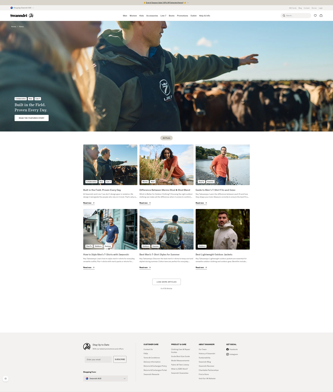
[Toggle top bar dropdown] (188, 2)
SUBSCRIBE (120, 359)
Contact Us (148, 349)
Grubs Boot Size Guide (180, 356)
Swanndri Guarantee (179, 373)
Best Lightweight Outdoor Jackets (214, 254)
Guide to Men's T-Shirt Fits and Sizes (215, 189)
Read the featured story (31, 118)
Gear (30, 99)
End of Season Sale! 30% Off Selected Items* (165, 2)
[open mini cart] (321, 15)
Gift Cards (292, 8)
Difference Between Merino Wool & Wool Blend (164, 189)
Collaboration (21, 99)
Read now (87, 203)
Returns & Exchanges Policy (155, 366)
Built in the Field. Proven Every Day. (102, 189)
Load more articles (167, 282)
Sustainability (204, 357)
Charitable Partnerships (209, 370)
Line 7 (38, 99)
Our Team (203, 349)
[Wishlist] (315, 15)
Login (321, 8)
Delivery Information (152, 362)
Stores (314, 8)
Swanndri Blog (205, 362)
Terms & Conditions (152, 357)
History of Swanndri (207, 353)
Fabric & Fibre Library (180, 365)
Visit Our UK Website (207, 378)
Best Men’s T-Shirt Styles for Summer (159, 254)
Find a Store (204, 374)
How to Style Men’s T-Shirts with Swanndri (106, 254)
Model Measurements (180, 360)
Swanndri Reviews (206, 366)
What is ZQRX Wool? (179, 369)
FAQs (146, 353)
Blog (300, 8)
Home (13, 26)
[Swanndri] (21, 16)
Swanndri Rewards (151, 374)
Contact (307, 8)
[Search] (284, 15)
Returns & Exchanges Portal (155, 370)
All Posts (166, 138)
